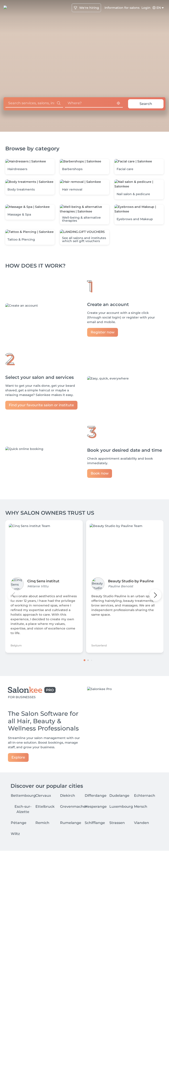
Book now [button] (99, 473)
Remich (42, 823)
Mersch (140, 806)
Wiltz (15, 834)
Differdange (96, 795)
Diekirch (67, 795)
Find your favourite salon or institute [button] (41, 405)
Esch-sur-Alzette (23, 809)
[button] (30, 166)
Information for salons (122, 8)
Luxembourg (121, 806)
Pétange (18, 823)
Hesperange (96, 806)
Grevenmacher (73, 806)
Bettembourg (23, 795)
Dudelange (119, 795)
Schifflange (95, 823)
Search (146, 104)
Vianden (141, 823)
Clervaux (43, 795)
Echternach (144, 795)
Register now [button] (102, 332)
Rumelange (70, 823)
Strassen (117, 823)
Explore (18, 757)
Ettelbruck (45, 806)
